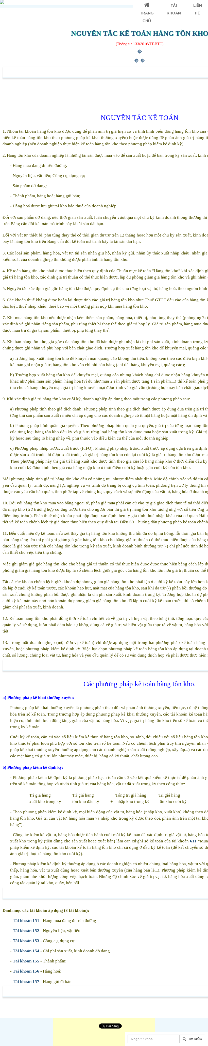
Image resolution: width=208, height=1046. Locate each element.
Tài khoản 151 (26, 920)
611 (193, 841)
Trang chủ (147, 17)
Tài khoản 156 (26, 971)
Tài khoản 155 (26, 961)
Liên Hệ (197, 9)
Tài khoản (174, 9)
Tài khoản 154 (26, 951)
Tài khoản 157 (26, 981)
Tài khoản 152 (26, 930)
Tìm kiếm (194, 1039)
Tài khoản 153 (26, 940)
